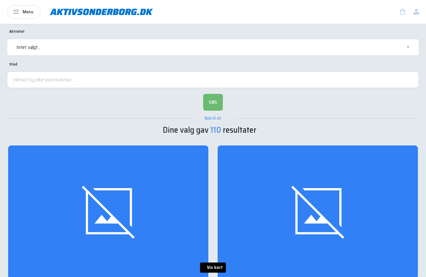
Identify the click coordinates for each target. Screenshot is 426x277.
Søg (213, 102)
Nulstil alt (213, 118)
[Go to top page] (416, 270)
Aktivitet (17, 31)
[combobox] (213, 47)
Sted (13, 64)
